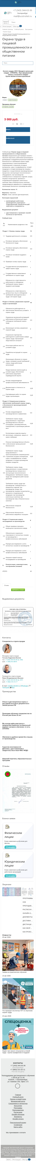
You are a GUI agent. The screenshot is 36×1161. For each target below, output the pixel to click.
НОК (24, 902)
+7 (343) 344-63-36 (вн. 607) (14, 680)
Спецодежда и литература (18, 1103)
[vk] (17, 1086)
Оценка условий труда (18, 1099)
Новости (6, 935)
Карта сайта (18, 1127)
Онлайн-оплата (18, 1119)
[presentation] (1, 616)
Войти (8, 1159)
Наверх (18, 1157)
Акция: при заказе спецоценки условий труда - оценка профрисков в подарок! (16, 1051)
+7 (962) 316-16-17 (11, 682)
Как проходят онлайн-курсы (28, 932)
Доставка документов (28, 921)
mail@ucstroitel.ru (23, 16)
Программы (28, 898)
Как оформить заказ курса (28, 928)
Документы (27, 917)
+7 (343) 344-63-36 (22, 10)
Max (13, 687)
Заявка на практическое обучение (14, 972)
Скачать (10, 847)
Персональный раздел (18, 1122)
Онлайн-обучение (18, 1114)
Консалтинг (18, 1106)
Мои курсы (17, 26)
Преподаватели (28, 906)
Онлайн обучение (28, 913)
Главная (18, 1095)
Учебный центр (18, 1097)
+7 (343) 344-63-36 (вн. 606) (14, 660)
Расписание (28, 909)
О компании (18, 1125)
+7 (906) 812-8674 (11, 661)
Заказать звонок (6, 22)
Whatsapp (24, 686)
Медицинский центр (18, 1101)
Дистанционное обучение (28, 924)
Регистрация (7, 26)
